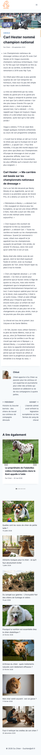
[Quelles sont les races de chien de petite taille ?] (20, 511)
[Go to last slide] (6, 463)
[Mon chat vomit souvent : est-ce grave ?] (20, 685)
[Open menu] (36, 4)
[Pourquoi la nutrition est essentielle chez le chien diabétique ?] (20, 615)
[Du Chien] (6, 5)
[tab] (16, 488)
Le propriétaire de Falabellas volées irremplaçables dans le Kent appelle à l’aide (20, 471)
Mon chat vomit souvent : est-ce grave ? (20, 699)
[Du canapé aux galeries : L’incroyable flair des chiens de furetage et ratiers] (20, 581)
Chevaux (6, 33)
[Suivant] (35, 463)
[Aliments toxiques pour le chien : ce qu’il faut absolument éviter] (20, 546)
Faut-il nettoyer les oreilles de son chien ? (20, 731)
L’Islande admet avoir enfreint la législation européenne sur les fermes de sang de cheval (30, 411)
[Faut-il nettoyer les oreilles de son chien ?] (20, 716)
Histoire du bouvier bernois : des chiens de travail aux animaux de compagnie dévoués (11, 411)
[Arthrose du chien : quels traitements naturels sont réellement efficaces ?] (20, 650)
